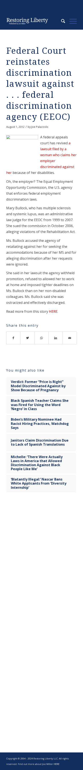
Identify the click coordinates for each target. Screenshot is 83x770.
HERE (53, 311)
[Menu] (71, 21)
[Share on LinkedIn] (56, 338)
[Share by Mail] (70, 338)
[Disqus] (41, 562)
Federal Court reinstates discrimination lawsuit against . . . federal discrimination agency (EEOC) (40, 84)
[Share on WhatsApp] (41, 338)
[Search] (61, 21)
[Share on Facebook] (13, 338)
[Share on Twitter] (27, 338)
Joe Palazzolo (39, 127)
